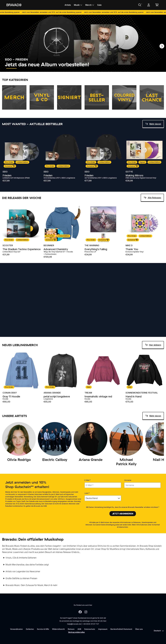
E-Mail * (88, 480)
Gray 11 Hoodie (11, 396)
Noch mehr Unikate (151, 282)
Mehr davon (155, 124)
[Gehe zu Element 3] (35, 68)
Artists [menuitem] (68, 5)
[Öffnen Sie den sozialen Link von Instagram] (86, 612)
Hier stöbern (155, 345)
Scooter (8, 245)
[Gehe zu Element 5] (58, 68)
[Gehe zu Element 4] (46, 68)
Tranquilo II (9, 333)
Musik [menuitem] (77, 5)
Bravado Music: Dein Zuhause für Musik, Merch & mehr (31, 585)
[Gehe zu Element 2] (23, 68)
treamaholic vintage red (98, 396)
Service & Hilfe (43, 629)
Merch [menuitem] (88, 5)
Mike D (129, 245)
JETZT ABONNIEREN (122, 513)
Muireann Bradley (136, 329)
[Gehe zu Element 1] (11, 68)
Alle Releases (154, 197)
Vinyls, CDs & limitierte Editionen (21, 557)
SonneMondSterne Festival (142, 392)
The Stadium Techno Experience (22, 249)
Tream (88, 392)
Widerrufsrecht (58, 629)
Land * (87, 493)
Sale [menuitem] (99, 5)
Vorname (127, 480)
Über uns (139, 629)
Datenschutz (89, 629)
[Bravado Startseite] (14, 4)
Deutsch (157, 631)
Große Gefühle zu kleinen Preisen (21, 578)
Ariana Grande (52, 392)
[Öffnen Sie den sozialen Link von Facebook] (80, 612)
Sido (5, 171)
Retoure (71, 629)
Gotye (129, 171)
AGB (79, 629)
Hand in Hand (133, 396)
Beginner (49, 245)
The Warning (92, 245)
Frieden (7, 175)
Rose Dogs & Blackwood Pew (143, 333)
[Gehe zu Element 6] (70, 68)
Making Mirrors (134, 175)
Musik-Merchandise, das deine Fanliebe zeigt (27, 564)
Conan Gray (10, 392)
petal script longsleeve (57, 396)
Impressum (102, 629)
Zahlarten (30, 629)
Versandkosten (16, 629)
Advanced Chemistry (56, 249)
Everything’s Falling (96, 249)
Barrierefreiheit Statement (121, 629)
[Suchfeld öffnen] (139, 4)
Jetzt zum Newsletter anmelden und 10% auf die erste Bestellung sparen (36, 12)
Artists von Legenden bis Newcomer (23, 571)
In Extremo (9, 329)
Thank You (132, 249)
